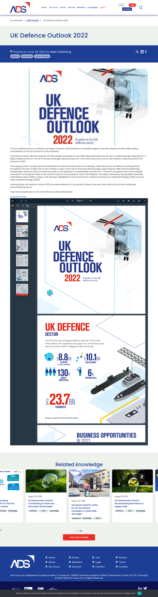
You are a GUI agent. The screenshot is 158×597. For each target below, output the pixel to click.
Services (71, 7)
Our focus (53, 7)
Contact (127, 9)
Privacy (123, 557)
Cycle (102, 7)
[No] (155, 593)
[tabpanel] (108, 496)
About (44, 7)
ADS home (33, 20)
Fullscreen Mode (18, 196)
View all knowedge (79, 537)
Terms (122, 562)
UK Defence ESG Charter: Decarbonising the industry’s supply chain (104, 503)
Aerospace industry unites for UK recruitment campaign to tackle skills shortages (60, 509)
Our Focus (54, 566)
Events (63, 7)
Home (52, 557)
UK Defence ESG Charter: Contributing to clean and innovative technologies (17, 503)
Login (132, 5)
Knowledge (93, 7)
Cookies (123, 566)
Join (121, 5)
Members (81, 7)
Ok (139, 593)
